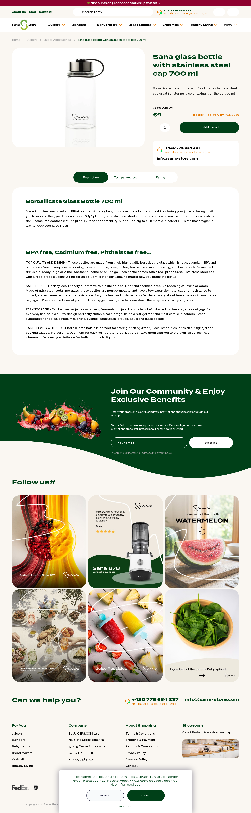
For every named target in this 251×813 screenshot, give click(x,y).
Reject (105, 795)
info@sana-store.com (177, 158)
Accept (146, 795)
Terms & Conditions (140, 733)
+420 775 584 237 (177, 10)
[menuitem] (58, 25)
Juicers (17, 733)
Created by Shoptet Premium (20, 804)
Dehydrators (21, 746)
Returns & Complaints (142, 746)
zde (138, 784)
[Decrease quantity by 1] (155, 128)
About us (19, 12)
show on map (221, 732)
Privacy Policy (136, 753)
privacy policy (164, 453)
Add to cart (211, 127)
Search (78, 12)
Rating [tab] (160, 177)
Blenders (18, 740)
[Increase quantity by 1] (174, 128)
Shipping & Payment (140, 740)
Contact (45, 12)
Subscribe (211, 442)
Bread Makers (22, 753)
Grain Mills (19, 759)
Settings (125, 806)
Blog (32, 12)
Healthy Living (22, 766)
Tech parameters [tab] (125, 177)
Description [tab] (91, 177)
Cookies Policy (136, 759)
